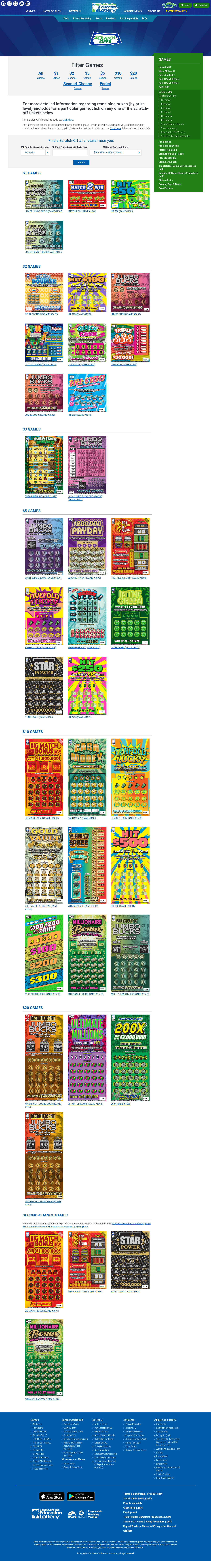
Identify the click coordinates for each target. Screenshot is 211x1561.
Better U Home (101, 1424)
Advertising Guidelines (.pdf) (168, 1449)
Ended (105, 85)
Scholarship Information (105, 1457)
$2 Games (165, 104)
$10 (118, 75)
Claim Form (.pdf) (168, 162)
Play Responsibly (129, 18)
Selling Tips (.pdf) (132, 1442)
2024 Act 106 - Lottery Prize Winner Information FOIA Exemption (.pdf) (168, 1442)
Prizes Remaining (82, 18)
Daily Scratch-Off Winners (173, 132)
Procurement (161, 1456)
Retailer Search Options (36, 147)
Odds (66, 18)
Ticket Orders (131, 1446)
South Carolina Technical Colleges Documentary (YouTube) (105, 1464)
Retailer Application (133, 1431)
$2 (72, 75)
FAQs (144, 18)
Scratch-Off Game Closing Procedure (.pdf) (147, 1521)
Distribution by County (104, 1439)
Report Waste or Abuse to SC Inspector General (149, 1526)
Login (186, 5)
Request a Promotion (134, 1435)
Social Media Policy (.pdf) (137, 1498)
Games (31, 11)
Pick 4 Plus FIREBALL (169, 79)
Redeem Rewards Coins (43, 1465)
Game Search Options (117, 147)
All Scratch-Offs (168, 96)
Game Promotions (41, 1457)
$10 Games (166, 116)
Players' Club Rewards (42, 1461)
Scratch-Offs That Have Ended (175, 136)
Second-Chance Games (172, 124)
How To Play (52, 11)
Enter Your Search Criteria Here (70, 147)
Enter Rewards (176, 11)
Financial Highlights (103, 1446)
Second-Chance (77, 85)
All (41, 75)
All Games (37, 1424)
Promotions (165, 142)
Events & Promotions (73, 1467)
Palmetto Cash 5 (167, 75)
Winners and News (73, 1459)
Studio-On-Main (163, 1474)
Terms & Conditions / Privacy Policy (142, 1493)
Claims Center (166, 180)
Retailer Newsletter (133, 1424)
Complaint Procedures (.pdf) (76, 1439)
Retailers (111, 18)
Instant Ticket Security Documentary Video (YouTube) (72, 1445)
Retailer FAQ (130, 1428)
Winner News (133, 11)
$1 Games (165, 100)
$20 (133, 75)
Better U (75, 11)
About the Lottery (165, 1419)
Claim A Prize (38, 1454)
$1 (56, 75)
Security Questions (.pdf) (136, 1439)
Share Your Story (102, 1450)
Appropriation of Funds (105, 1435)
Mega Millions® (167, 71)
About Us (154, 11)
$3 (87, 75)
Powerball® (165, 67)
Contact (127, 1530)
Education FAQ (101, 1442)
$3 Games (165, 108)
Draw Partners (166, 188)
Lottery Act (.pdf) (163, 1435)
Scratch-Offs (165, 92)
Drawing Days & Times (170, 184)
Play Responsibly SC (103, 1428)
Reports (159, 1452)
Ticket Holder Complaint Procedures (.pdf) (147, 1516)
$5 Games (165, 112)
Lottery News (161, 1460)
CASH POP (164, 87)
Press (99, 18)
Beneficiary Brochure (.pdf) (106, 1454)
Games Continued (72, 1419)
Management (161, 1431)
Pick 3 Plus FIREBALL (169, 83)
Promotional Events (169, 146)
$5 (102, 75)
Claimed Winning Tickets (171, 154)
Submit (81, 162)
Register (202, 5)
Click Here (67, 119)
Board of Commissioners (167, 1428)
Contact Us (161, 1424)
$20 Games (166, 120)
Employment (161, 1464)
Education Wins (101, 1431)
